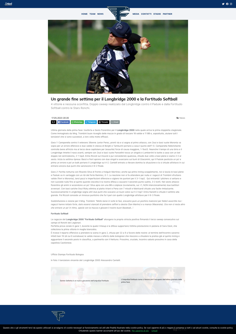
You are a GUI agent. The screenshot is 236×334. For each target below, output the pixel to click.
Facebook (65, 122)
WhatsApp (78, 122)
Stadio (157, 14)
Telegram (92, 122)
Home (84, 14)
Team (92, 14)
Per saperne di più (140, 330)
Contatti (146, 14)
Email (116, 122)
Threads (104, 122)
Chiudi (154, 330)
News (100, 14)
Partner (167, 14)
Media (136, 14)
